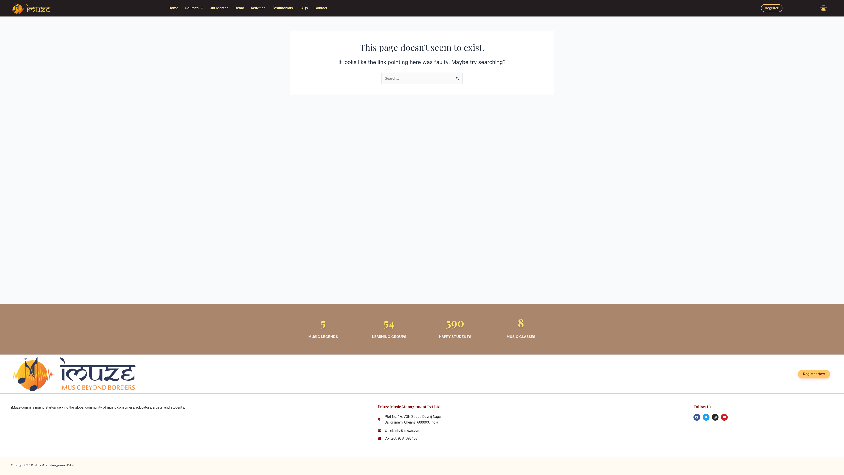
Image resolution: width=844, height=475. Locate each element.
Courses (192, 8)
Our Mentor (219, 8)
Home (173, 8)
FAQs (304, 8)
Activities (258, 8)
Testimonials (282, 8)
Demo (239, 8)
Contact (321, 8)
